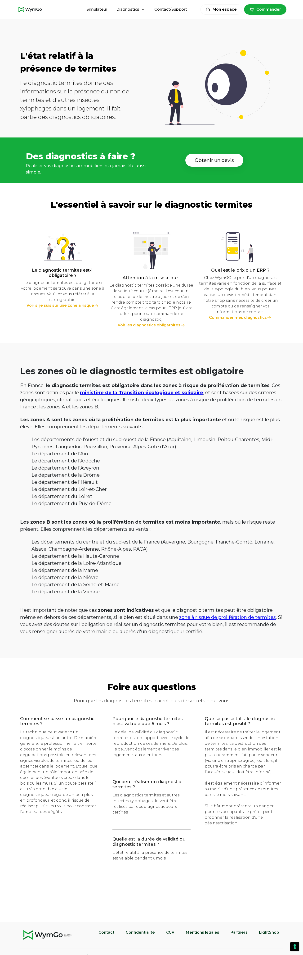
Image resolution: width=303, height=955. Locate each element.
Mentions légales (202, 932)
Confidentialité (140, 932)
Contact (106, 932)
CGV (170, 932)
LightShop (269, 932)
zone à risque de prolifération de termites (227, 617)
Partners (239, 932)
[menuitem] (97, 9)
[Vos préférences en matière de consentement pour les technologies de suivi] (294, 946)
